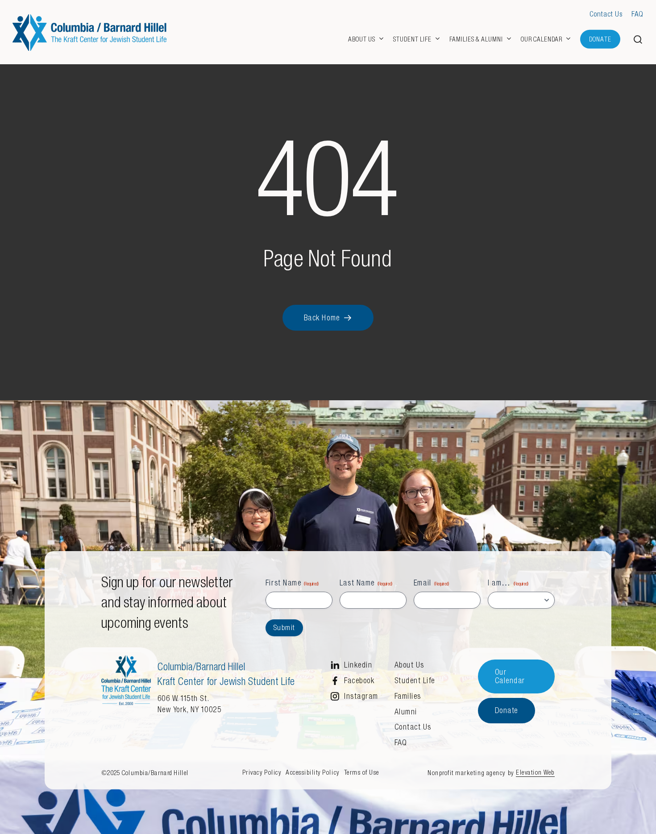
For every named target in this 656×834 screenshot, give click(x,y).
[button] (638, 39)
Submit (284, 627)
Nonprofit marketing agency (467, 772)
